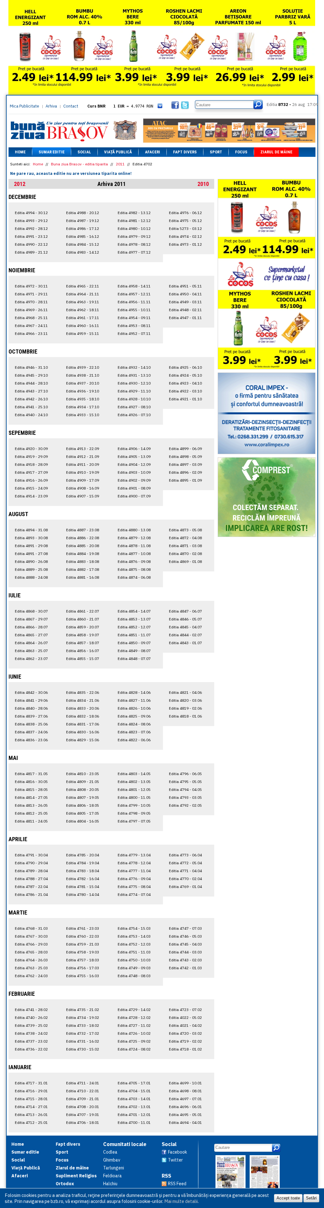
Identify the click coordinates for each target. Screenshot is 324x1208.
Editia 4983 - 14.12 (82, 252)
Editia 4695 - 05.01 (185, 1114)
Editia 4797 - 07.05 (134, 821)
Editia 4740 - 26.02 (31, 1017)
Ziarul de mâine (276, 152)
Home (20, 152)
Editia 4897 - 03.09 (185, 464)
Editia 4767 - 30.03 (31, 936)
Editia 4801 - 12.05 (134, 789)
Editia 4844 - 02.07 (185, 634)
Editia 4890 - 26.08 (31, 561)
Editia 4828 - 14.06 (134, 692)
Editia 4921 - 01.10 (185, 399)
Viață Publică (118, 152)
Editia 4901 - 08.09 (134, 488)
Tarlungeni (113, 1168)
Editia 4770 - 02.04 (185, 878)
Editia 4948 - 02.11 (185, 309)
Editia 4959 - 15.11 (82, 333)
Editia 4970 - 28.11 (31, 301)
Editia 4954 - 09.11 (134, 317)
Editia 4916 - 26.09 (31, 480)
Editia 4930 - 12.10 (134, 383)
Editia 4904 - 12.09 (134, 464)
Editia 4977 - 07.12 (134, 252)
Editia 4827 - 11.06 (134, 700)
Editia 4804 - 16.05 (82, 821)
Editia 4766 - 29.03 (31, 944)
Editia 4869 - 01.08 (185, 561)
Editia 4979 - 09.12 (134, 236)
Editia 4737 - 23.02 (31, 1041)
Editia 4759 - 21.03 (82, 944)
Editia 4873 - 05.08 (185, 529)
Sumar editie (52, 152)
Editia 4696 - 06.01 (185, 1106)
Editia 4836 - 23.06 (31, 739)
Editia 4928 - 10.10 (134, 399)
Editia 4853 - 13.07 (134, 619)
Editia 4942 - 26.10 (31, 399)
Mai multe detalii (181, 1201)
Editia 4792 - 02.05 (185, 805)
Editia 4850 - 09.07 (134, 642)
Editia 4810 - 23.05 (82, 773)
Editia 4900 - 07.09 (134, 496)
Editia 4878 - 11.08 (134, 545)
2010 (203, 184)
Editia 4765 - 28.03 (31, 952)
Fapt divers (185, 152)
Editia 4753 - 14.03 (134, 936)
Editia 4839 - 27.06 (31, 716)
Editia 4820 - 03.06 (185, 700)
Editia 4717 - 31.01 (31, 1083)
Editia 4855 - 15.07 (82, 658)
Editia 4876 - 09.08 (134, 561)
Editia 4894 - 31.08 (31, 529)
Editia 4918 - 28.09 (31, 464)
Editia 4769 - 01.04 (185, 886)
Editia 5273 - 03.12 (185, 228)
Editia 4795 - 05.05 (185, 781)
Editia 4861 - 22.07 (82, 611)
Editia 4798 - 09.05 (134, 813)
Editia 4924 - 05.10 (185, 375)
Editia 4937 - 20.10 (82, 383)
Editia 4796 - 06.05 (185, 773)
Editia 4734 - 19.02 (82, 1017)
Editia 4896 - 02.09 (185, 472)
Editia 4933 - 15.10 (82, 414)
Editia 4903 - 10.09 (134, 472)
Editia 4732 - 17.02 (82, 1033)
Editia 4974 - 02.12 (185, 236)
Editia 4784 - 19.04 (82, 862)
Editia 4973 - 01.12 (185, 244)
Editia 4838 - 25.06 (31, 724)
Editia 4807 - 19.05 (82, 797)
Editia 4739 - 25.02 (31, 1025)
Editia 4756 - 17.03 (82, 967)
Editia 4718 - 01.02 (185, 1049)
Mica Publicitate (24, 106)
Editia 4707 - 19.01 (82, 1114)
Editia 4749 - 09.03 (134, 967)
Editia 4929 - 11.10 (134, 391)
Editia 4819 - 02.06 (185, 708)
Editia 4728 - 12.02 (134, 1017)
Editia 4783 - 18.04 (82, 870)
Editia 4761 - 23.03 (82, 928)
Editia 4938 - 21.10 (82, 375)
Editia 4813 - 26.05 (31, 805)
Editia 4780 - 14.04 (82, 894)
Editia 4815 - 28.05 (31, 789)
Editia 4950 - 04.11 (185, 294)
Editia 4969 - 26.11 (31, 309)
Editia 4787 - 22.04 (31, 886)
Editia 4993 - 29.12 (31, 220)
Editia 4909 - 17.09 (82, 480)
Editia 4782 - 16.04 (82, 878)
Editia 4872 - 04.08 (185, 537)
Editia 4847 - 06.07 (185, 611)
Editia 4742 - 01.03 (185, 967)
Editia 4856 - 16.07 (82, 650)
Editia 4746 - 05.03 (185, 936)
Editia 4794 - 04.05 (185, 789)
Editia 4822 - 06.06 (134, 739)
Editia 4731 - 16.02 (82, 1041)
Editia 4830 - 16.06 (82, 732)
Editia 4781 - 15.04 (82, 886)
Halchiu (110, 1183)
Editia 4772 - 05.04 (185, 862)
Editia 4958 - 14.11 (134, 286)
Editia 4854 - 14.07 (134, 611)
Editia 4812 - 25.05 (31, 813)
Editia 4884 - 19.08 (82, 553)
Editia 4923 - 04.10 (185, 383)
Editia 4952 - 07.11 (134, 333)
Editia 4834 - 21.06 (82, 700)
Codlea (110, 1152)
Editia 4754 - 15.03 (134, 928)
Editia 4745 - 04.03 (185, 944)
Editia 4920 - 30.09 (31, 448)
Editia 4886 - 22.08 (82, 537)
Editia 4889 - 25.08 (31, 569)
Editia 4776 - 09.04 (134, 878)
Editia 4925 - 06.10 (185, 367)
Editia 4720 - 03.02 (185, 1033)
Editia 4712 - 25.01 (31, 1122)
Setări (311, 1198)
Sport (216, 152)
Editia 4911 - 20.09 (82, 464)
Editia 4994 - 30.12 (31, 212)
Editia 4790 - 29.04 (31, 862)
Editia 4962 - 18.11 (82, 309)
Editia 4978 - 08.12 (134, 244)
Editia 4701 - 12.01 (134, 1114)
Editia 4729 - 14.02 (134, 1009)
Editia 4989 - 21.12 (31, 252)
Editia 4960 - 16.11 (82, 325)
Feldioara (112, 1176)
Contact (70, 106)
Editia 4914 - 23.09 (31, 496)
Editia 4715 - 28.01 (31, 1098)
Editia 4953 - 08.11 (134, 325)
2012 (19, 184)
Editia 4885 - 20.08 (82, 545)
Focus (241, 152)
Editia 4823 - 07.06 (134, 732)
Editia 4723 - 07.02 (185, 1009)
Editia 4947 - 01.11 (185, 317)
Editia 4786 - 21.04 (31, 894)
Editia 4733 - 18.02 (82, 1025)
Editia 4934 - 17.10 (82, 406)
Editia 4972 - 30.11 (31, 286)
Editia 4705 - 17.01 (134, 1083)
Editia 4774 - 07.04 (134, 894)
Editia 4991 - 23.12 (31, 236)
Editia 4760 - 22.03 (82, 936)
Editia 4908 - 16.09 (82, 488)
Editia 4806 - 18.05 (82, 805)
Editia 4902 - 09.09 (134, 480)
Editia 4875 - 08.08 (134, 569)
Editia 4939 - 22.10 (82, 367)
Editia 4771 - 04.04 (185, 870)
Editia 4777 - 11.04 (134, 870)
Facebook (177, 1152)
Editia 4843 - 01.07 (185, 642)
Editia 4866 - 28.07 (31, 627)
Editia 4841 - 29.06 (31, 700)
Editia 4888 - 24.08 (31, 577)
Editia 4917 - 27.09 (31, 472)
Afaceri (152, 152)
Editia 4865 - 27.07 (31, 634)
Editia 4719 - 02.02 (185, 1041)
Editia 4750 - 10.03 (134, 960)
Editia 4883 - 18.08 (82, 561)
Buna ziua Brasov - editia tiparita (79, 164)
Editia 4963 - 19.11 (82, 301)
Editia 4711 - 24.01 (82, 1083)
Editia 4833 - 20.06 (82, 708)
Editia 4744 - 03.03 (185, 952)
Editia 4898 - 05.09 (185, 456)
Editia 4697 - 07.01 (185, 1098)
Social (84, 152)
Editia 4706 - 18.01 (82, 1122)
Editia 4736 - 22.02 (31, 1049)
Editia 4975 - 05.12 (185, 220)
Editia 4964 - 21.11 (82, 294)
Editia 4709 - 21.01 (82, 1098)
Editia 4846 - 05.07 (185, 619)
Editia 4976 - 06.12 (185, 212)
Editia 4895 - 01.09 (185, 480)
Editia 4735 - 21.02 (82, 1009)
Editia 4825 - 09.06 (134, 716)
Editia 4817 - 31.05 (31, 773)
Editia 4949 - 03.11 (185, 301)
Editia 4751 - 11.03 (134, 952)
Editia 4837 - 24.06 (31, 732)
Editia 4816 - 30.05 (31, 781)
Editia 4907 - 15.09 (82, 496)
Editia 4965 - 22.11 (82, 286)
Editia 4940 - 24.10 (31, 414)
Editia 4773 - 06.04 (185, 855)
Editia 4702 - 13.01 (134, 1106)
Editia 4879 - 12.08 (134, 537)
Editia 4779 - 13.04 (134, 855)
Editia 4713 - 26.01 (31, 1114)
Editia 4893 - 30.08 (31, 537)
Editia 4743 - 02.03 (185, 960)
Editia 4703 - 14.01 (134, 1098)
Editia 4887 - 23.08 (82, 529)
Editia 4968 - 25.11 (31, 317)
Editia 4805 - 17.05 (82, 813)
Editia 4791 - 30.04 (31, 855)
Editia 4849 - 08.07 (134, 650)
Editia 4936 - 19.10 (82, 391)
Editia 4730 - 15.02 (82, 1049)
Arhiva (51, 106)
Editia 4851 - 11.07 (134, 634)
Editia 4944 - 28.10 (31, 383)
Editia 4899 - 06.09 (185, 448)
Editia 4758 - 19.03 (82, 952)
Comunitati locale (124, 1144)
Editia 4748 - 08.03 (134, 975)
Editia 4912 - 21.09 (82, 456)
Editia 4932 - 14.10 (134, 367)
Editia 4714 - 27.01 (31, 1106)
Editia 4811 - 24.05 (31, 821)
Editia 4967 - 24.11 (31, 325)
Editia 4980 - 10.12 (134, 228)
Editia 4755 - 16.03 (82, 975)
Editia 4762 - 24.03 (31, 975)
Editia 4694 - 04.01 (185, 1122)
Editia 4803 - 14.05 (134, 773)
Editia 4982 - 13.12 (134, 212)
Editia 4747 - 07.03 (185, 928)
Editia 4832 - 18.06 (82, 716)
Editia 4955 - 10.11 (134, 309)
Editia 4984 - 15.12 (82, 244)
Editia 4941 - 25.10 (31, 406)
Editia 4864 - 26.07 (31, 642)
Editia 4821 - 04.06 (185, 692)
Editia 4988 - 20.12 (82, 212)
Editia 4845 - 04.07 (185, 627)
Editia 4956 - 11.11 (134, 301)
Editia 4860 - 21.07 (82, 619)
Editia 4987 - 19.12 (82, 220)
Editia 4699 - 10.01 (185, 1083)
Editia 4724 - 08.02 (134, 1049)
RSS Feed (177, 1183)
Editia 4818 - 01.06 (185, 716)
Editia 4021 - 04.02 (185, 1025)
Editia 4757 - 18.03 (82, 960)
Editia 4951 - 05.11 (185, 286)
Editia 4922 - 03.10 (185, 391)
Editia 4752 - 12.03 (134, 944)
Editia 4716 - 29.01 (31, 1090)
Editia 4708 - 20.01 (82, 1106)
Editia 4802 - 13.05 (134, 781)
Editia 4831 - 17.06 (82, 724)
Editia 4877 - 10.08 (134, 553)
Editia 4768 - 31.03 (31, 928)
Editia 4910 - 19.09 (82, 472)
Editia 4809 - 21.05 (82, 781)
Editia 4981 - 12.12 (134, 220)
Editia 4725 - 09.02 (134, 1041)
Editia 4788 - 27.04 (31, 878)
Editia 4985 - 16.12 (82, 236)
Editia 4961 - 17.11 (82, 317)
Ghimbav (111, 1160)
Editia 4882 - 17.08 (82, 569)
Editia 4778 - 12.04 (134, 862)
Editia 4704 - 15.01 (134, 1090)
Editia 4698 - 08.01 (185, 1090)
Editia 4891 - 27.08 (31, 553)
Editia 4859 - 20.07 (82, 627)
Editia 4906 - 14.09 (134, 448)
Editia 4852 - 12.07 (134, 627)
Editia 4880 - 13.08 (134, 529)
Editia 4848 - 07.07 (134, 658)
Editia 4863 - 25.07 (31, 650)
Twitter (175, 1160)
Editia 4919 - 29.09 (31, 456)
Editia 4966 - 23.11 (31, 333)
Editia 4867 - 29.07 (31, 619)
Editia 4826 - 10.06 (134, 708)
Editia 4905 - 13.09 (134, 456)
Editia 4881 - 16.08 (82, 577)
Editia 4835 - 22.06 (82, 692)
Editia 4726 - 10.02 (134, 1033)
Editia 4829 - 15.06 (82, 739)
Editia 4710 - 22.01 (82, 1090)
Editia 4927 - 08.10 (134, 406)
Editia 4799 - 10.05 (134, 805)
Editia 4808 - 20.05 (82, 789)
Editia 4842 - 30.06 (31, 692)
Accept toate (288, 1198)
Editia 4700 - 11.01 (134, 1122)
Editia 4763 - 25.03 (31, 967)
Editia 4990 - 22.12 (31, 244)
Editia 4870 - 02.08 (185, 553)
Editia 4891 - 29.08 (31, 545)
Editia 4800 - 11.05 (134, 797)
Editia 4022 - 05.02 (185, 1017)
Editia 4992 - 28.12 (31, 228)
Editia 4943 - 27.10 (31, 391)
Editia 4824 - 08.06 (134, 724)
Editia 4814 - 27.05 (31, 797)
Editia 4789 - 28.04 (31, 870)
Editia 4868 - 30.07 (31, 611)
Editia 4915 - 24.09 (31, 488)
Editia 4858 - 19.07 (82, 634)
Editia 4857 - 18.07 (82, 642)
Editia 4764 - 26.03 (31, 960)
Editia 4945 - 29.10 (31, 375)
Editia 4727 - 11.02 (134, 1025)
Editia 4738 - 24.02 (31, 1033)
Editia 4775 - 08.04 (134, 886)
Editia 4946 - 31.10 (31, 367)
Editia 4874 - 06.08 (134, 577)
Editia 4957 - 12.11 (134, 294)
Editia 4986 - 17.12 (82, 228)
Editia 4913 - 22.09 (82, 448)
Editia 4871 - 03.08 (185, 545)
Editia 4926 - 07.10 (134, 414)
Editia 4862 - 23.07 (31, 658)
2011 (120, 164)
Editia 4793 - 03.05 (185, 797)
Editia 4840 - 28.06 (31, 708)
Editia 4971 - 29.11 (31, 294)
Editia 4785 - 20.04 (82, 855)
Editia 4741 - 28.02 (31, 1009)
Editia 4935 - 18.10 (82, 399)
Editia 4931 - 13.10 (134, 375)
